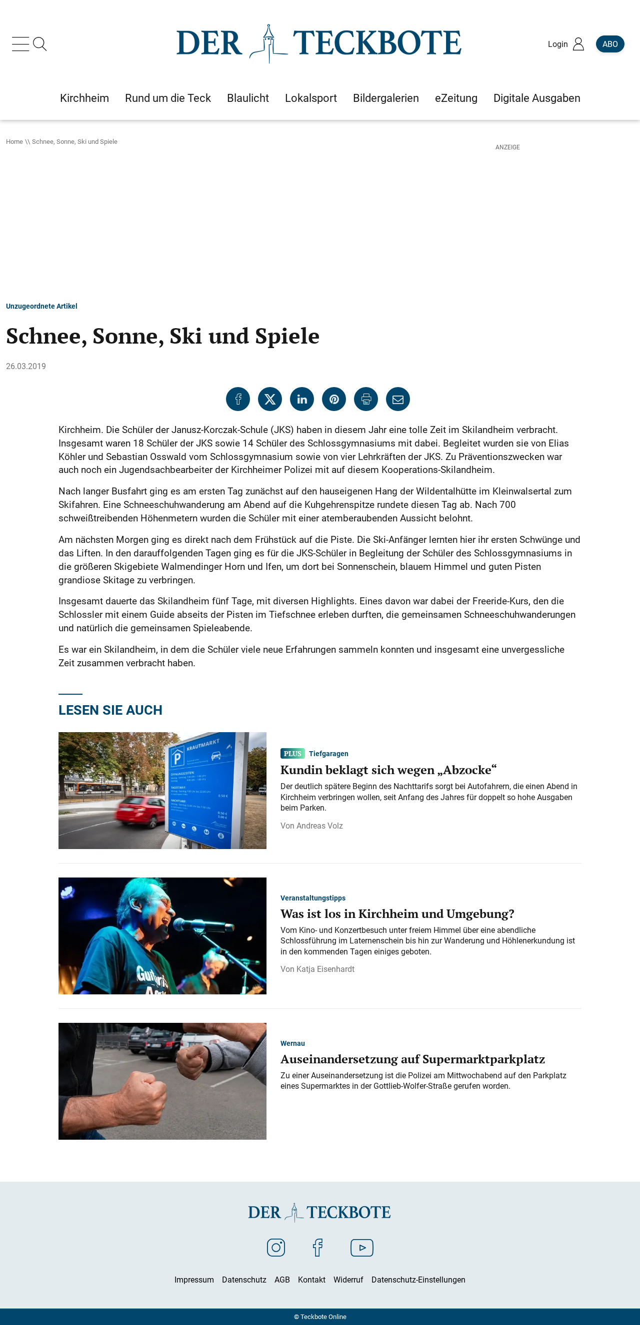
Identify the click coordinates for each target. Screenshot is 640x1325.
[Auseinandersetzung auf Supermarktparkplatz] (162, 1080)
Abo (610, 43)
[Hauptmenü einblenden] (22, 44)
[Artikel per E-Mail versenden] (398, 399)
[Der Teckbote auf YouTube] (362, 1247)
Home (14, 141)
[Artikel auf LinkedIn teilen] (302, 399)
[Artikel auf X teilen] (270, 399)
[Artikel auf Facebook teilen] (238, 399)
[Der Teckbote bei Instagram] (276, 1247)
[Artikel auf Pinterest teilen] (334, 399)
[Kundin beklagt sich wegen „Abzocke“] (162, 790)
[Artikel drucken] (366, 399)
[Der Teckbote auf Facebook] (317, 1247)
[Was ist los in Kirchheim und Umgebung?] (162, 935)
